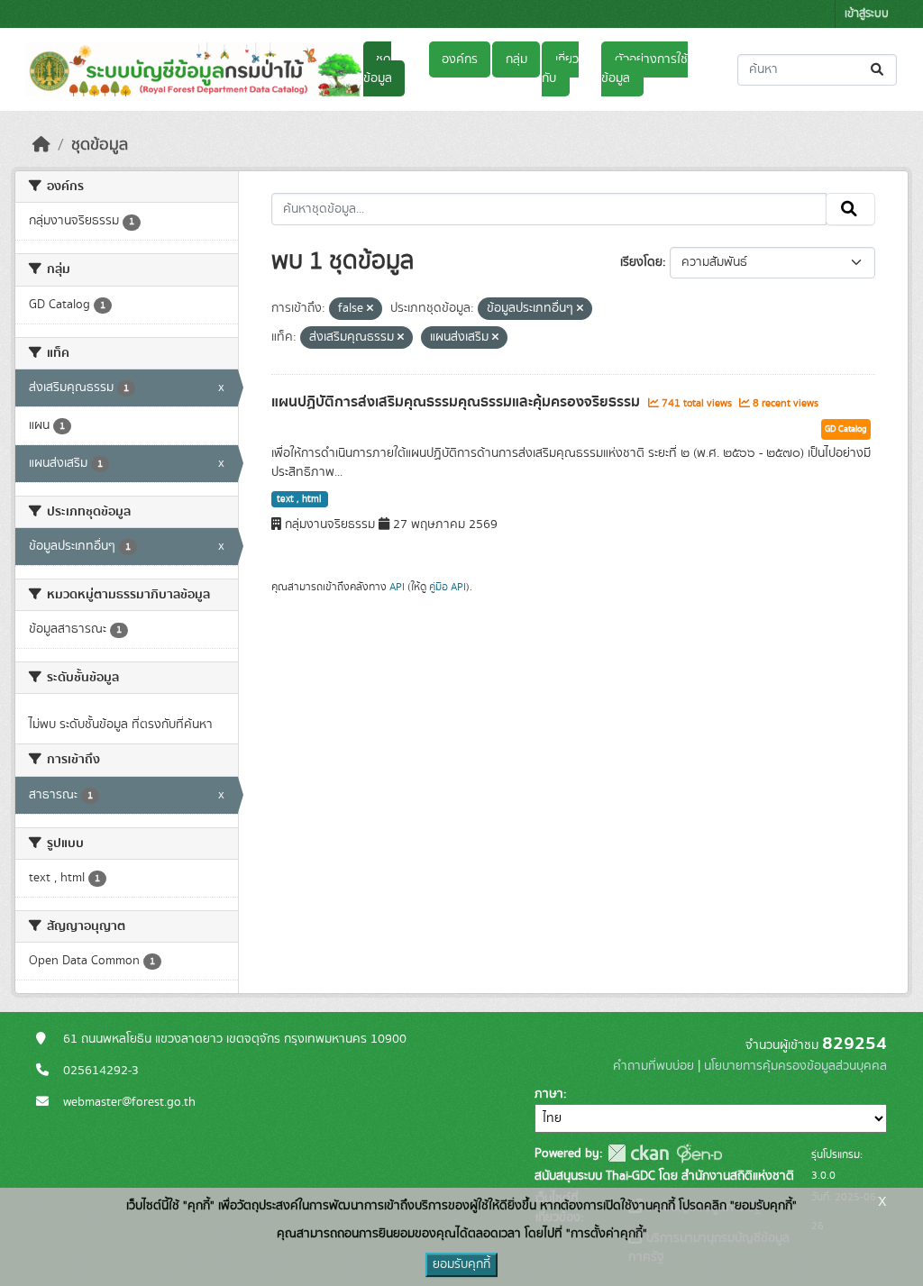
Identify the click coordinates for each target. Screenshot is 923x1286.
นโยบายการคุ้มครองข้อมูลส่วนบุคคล (795, 1066)
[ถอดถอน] (370, 309)
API (397, 587)
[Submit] (878, 70)
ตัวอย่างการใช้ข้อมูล (644, 68)
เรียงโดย (641, 262)
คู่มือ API (447, 587)
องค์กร (460, 59)
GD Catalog (846, 429)
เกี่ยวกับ (560, 68)
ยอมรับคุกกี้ (461, 1264)
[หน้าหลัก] (41, 145)
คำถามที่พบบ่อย (653, 1066)
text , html (299, 499)
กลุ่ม (516, 59)
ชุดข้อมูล (377, 68)
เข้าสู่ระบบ (867, 14)
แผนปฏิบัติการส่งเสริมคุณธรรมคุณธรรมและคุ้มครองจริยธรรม (457, 402)
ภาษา (549, 1094)
